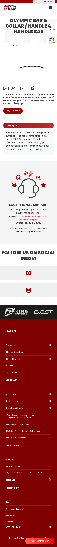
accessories (15, 445)
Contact (12, 488)
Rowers (9, 365)
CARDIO (11, 331)
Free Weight (11, 459)
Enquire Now (13, 110)
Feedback (10, 515)
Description (12, 125)
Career (9, 521)
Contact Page (33, 216)
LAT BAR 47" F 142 (18, 88)
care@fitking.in (28, 219)
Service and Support (15, 509)
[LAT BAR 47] (9, 49)
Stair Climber (11, 372)
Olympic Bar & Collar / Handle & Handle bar (25, 473)
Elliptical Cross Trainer (15, 352)
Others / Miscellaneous (16, 438)
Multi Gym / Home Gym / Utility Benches (23, 431)
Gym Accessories (13, 466)
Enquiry (9, 502)
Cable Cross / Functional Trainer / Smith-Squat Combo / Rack (20, 416)
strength (12, 380)
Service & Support (25, 231)
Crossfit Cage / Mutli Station (18, 424)
